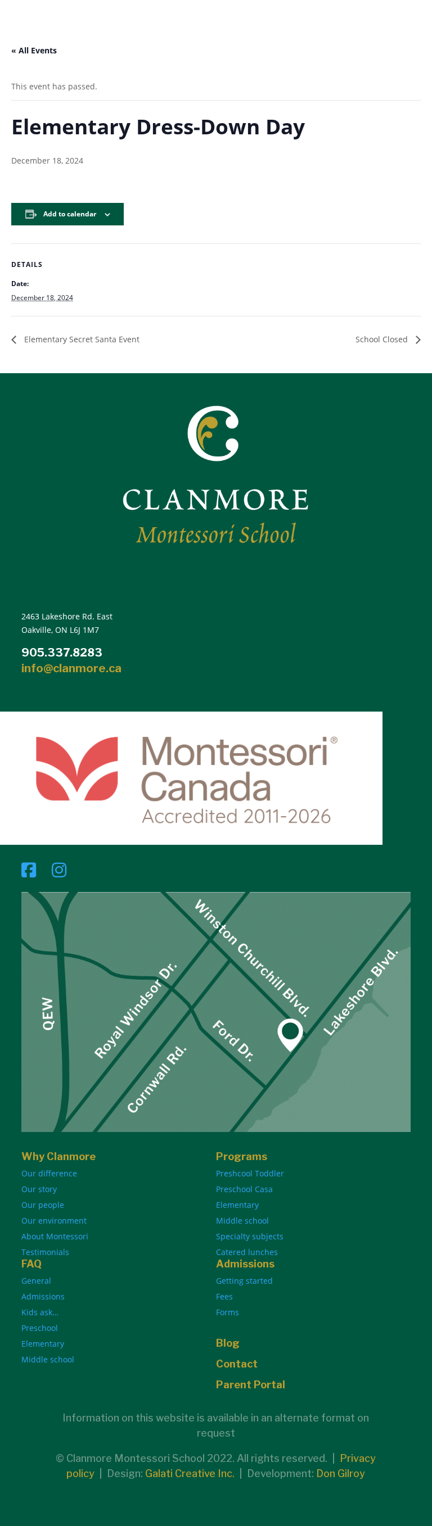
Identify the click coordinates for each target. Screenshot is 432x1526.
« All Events (34, 50)
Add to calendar (69, 214)
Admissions (43, 1296)
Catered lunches (247, 1252)
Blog (228, 1343)
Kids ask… (39, 1312)
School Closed (383, 339)
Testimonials (45, 1252)
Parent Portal (250, 1385)
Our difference (49, 1173)
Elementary (237, 1204)
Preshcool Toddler (250, 1173)
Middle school (242, 1220)
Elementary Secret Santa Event (81, 339)
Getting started (244, 1280)
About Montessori (54, 1236)
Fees (224, 1296)
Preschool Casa (244, 1189)
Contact (237, 1364)
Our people (42, 1204)
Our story (39, 1189)
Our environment (54, 1220)
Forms (227, 1312)
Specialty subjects (250, 1236)
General (36, 1280)
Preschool (39, 1328)
